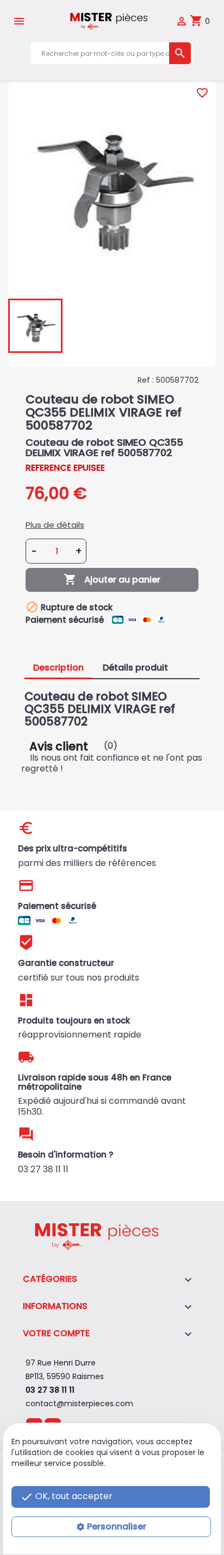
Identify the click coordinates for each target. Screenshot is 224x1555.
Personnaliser (116, 1526)
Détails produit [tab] (135, 667)
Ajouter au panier (112, 579)
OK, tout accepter (66, 1496)
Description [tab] (58, 667)
